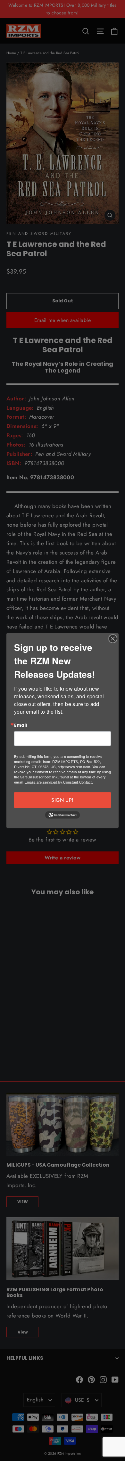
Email (20, 725)
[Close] (113, 638)
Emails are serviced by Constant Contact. (59, 781)
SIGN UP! (62, 800)
